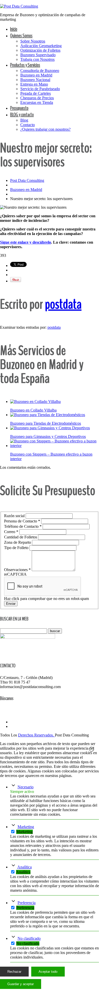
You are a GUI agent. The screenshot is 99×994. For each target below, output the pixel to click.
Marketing (26, 827)
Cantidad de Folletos (21, 537)
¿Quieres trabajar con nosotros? (45, 129)
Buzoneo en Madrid (36, 75)
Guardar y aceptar (20, 984)
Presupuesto (19, 108)
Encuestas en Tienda (36, 102)
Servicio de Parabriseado (40, 89)
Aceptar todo (48, 971)
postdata (63, 304)
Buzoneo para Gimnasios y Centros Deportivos (48, 436)
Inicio (13, 29)
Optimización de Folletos (40, 50)
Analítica (24, 867)
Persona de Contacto (22, 521)
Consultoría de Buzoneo (39, 70)
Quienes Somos (21, 35)
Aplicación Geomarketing (41, 46)
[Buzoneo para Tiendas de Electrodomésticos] (47, 415)
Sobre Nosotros (32, 41)
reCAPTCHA (15, 574)
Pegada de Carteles (35, 93)
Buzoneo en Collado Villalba (33, 410)
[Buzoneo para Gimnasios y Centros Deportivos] (50, 428)
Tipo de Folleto (16, 547)
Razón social (15, 516)
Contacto (27, 125)
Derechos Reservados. (36, 735)
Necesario (26, 787)
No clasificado (29, 938)
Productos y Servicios (25, 65)
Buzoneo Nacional (35, 79)
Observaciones (17, 570)
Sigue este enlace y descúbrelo (25, 242)
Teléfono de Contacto (23, 526)
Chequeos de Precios (37, 98)
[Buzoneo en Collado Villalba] (35, 401)
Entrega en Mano (34, 84)
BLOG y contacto (22, 114)
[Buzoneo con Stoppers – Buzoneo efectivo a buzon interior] (54, 445)
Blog (24, 120)
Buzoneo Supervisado (38, 55)
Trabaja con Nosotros (37, 59)
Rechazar (14, 971)
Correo (11, 532)
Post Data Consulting (27, 180)
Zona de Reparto (18, 542)
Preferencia (27, 903)
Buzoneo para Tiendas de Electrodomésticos (45, 423)
